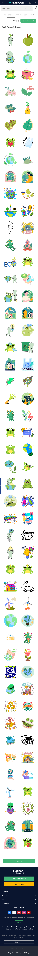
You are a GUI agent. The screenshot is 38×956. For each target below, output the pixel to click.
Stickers (11, 15)
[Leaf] (27, 91)
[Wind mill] (10, 603)
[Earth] (10, 210)
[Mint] (10, 108)
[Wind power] (27, 774)
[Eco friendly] (10, 279)
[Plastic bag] (27, 142)
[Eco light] (27, 108)
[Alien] (10, 689)
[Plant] (10, 228)
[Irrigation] (10, 296)
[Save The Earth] (27, 672)
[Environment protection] (10, 57)
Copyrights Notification (13, 929)
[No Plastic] (10, 723)
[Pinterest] (19, 912)
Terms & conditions (9, 927)
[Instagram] (24, 912)
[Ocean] (27, 501)
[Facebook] (9, 912)
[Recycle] (27, 347)
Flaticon (19, 953)
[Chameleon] (10, 245)
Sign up (19, 922)
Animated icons (22, 15)
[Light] (10, 757)
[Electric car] (27, 586)
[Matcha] (27, 159)
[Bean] (27, 723)
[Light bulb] (10, 330)
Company (5, 903)
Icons (4, 15)
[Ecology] (10, 159)
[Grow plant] (27, 57)
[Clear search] (26, 8)
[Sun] (10, 552)
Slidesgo (27, 953)
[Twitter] (14, 912)
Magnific (11, 953)
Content (5, 891)
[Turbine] (27, 603)
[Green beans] (27, 381)
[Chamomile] (10, 91)
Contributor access (19, 879)
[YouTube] (29, 912)
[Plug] (27, 193)
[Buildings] (27, 313)
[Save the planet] (27, 706)
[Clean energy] (10, 193)
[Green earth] (27, 518)
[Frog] (10, 74)
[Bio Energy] (27, 620)
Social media (19, 908)
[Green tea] (27, 74)
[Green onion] (10, 398)
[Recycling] (27, 535)
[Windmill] (10, 791)
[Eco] (10, 262)
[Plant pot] (10, 774)
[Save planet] (27, 228)
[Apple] (27, 40)
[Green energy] (27, 210)
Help (3, 899)
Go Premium (19, 884)
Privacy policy (20, 927)
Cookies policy (30, 927)
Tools (4, 895)
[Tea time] (27, 245)
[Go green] (27, 364)
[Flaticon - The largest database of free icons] (16, 3)
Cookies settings (27, 929)
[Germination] (10, 40)
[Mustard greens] (10, 125)
